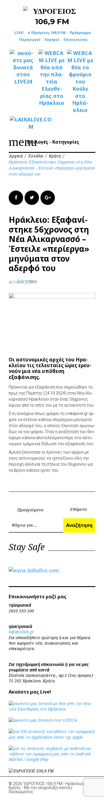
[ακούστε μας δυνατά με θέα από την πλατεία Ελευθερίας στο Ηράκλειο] (52, 709)
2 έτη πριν (27, 281)
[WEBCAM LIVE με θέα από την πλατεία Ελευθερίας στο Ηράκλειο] (51, 77)
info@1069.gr (21, 632)
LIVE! (19, 32)
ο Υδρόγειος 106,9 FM (47, 32)
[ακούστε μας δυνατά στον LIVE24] (23, 67)
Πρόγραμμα (80, 32)
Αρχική (16, 156)
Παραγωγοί (29, 39)
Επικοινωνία (76, 39)
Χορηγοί (52, 39)
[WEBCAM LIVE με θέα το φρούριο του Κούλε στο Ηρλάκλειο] (80, 81)
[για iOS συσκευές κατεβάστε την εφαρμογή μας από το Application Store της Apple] (52, 737)
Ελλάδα (35, 156)
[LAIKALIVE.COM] (23, 123)
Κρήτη (55, 156)
